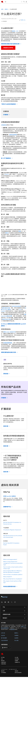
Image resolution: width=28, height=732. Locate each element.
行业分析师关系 (4, 640)
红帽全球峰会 (3, 663)
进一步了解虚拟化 (6, 158)
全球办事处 (17, 659)
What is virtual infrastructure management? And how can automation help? (13, 563)
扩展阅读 (5, 114)
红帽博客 (16, 660)
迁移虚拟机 (4, 125)
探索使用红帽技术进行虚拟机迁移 (10, 44)
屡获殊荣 (12, 629)
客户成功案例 (4, 638)
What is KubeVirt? (7, 576)
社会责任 (16, 638)
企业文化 (3, 635)
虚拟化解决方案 (6, 308)
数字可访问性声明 (18, 672)
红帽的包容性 (3, 662)
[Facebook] (8, 602)
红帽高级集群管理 (7, 343)
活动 (2, 659)
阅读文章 (5, 426)
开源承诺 (16, 635)
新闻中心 (16, 633)
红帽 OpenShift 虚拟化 (9, 496)
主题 (2, 9)
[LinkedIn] (2, 602)
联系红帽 (2, 660)
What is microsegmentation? (10, 559)
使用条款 (16, 671)
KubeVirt (7, 174)
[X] (12, 602)
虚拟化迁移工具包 (6, 319)
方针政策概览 (3, 672)
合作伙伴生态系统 (16, 306)
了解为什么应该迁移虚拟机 (8, 104)
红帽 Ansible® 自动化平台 (9, 332)
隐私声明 (2, 671)
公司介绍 (3, 633)
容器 (19, 231)
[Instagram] (15, 602)
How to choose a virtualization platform (12, 574)
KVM (20, 309)
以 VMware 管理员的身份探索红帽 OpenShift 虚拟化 (13, 325)
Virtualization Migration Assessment (12, 530)
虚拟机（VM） (15, 31)
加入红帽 (16, 640)
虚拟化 (6, 9)
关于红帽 (2, 657)
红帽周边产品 (17, 662)
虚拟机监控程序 (13, 134)
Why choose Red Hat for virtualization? (12, 579)
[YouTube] (5, 602)
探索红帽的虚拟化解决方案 (8, 352)
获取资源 (5, 373)
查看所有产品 (7, 506)
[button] (22, 20)
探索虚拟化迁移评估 (8, 47)
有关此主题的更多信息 (9, 586)
